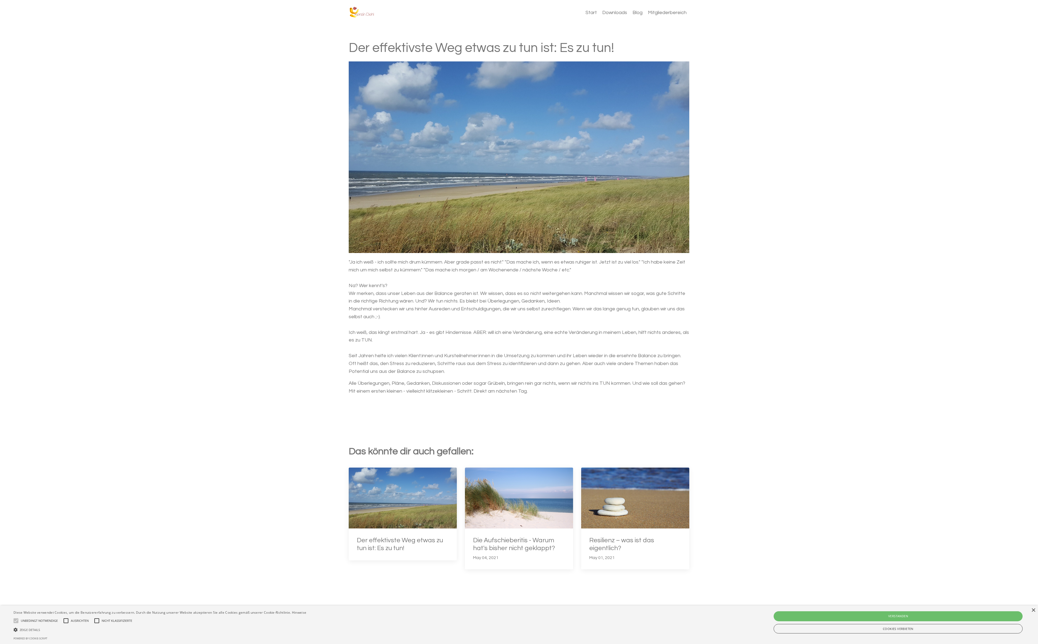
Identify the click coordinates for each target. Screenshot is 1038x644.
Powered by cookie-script (30, 638)
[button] (160, 629)
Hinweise (299, 612)
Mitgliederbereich (667, 12)
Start (591, 12)
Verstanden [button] (898, 616)
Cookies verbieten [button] (898, 629)
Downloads (614, 12)
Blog (638, 12)
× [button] (1033, 610)
